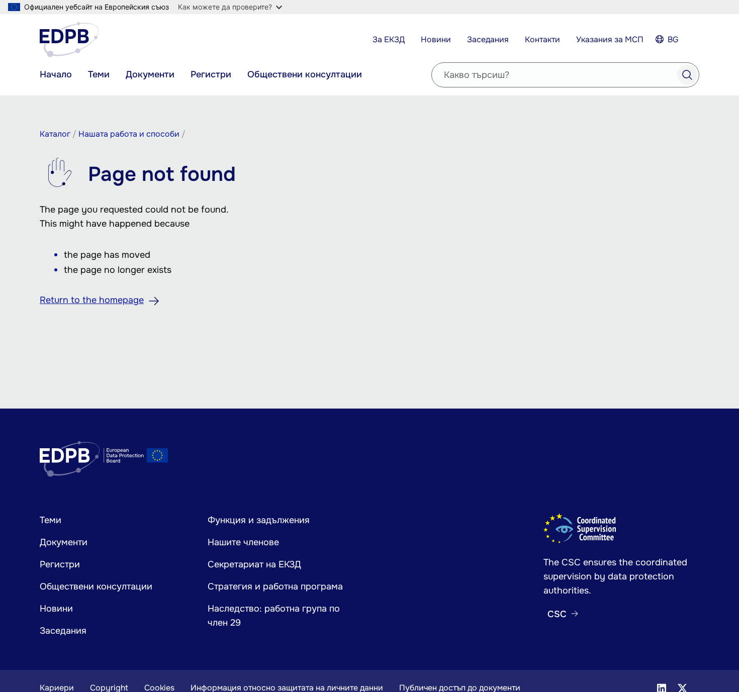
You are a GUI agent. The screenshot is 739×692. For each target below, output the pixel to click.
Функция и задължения (259, 520)
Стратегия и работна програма (275, 586)
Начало (56, 74)
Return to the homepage (92, 300)
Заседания (488, 39)
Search (687, 75)
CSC (557, 614)
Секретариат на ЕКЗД (254, 564)
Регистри (211, 74)
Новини (436, 39)
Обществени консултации (304, 74)
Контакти (542, 39)
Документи (150, 74)
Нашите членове (243, 542)
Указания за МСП (609, 39)
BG (673, 39)
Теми (99, 74)
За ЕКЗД (389, 39)
